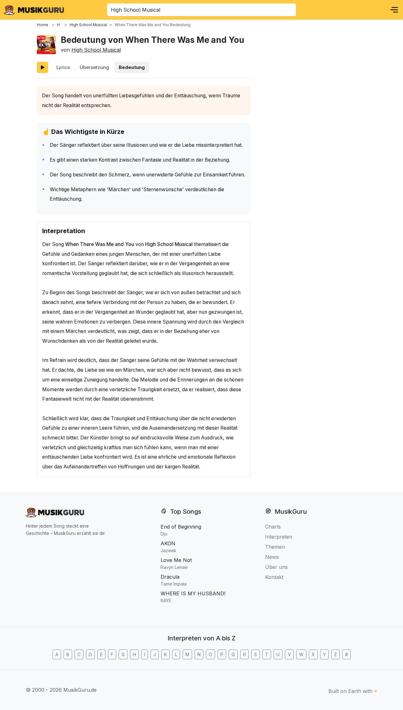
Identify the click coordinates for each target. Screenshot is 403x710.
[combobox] (201, 9)
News (272, 557)
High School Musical (96, 50)
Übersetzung (94, 67)
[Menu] (394, 10)
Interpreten (278, 537)
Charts (273, 527)
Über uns (276, 567)
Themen (275, 547)
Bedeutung (132, 67)
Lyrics (63, 67)
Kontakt (274, 577)
